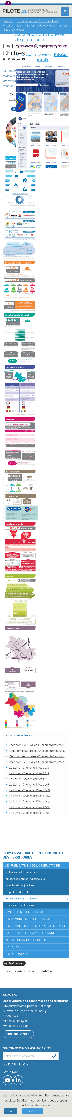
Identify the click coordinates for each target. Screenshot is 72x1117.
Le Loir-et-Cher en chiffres (21, 898)
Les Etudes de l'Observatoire (21, 872)
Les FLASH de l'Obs (16, 1064)
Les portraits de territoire (18, 892)
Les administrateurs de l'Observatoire (35, 925)
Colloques (13, 947)
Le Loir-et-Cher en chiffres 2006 (29, 790)
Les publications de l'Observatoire (32, 865)
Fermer (11, 1111)
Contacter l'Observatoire (25, 912)
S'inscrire (54, 1056)
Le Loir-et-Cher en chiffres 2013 (29, 773)
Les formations (17, 954)
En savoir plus (32, 1111)
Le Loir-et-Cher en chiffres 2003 (29, 801)
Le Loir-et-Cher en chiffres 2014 (29, 767)
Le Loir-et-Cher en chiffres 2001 (29, 812)
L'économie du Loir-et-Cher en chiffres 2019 (37, 750)
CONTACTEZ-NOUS (18, 1034)
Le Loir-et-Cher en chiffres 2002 (29, 807)
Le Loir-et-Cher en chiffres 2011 (29, 779)
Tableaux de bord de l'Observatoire (25, 879)
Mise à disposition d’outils (25, 940)
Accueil (8, 21)
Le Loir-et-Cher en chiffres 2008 (29, 784)
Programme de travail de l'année (31, 933)
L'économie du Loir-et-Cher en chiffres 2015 (36, 762)
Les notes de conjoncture (19, 885)
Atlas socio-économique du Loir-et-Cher (29, 971)
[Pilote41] (30, 11)
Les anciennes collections (19, 905)
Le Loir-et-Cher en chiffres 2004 (29, 796)
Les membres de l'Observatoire (29, 919)
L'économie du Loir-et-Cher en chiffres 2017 (36, 756)
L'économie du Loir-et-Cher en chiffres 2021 (36, 745)
